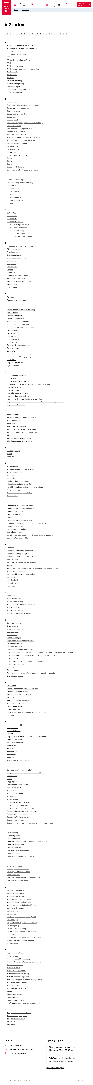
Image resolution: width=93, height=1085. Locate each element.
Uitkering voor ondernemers (18, 869)
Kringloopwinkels (13, 490)
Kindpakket (11, 478)
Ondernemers (12, 635)
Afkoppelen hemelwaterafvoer (18, 60)
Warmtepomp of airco (15, 953)
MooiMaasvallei (13, 586)
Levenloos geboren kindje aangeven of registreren (26, 523)
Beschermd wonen (14, 126)
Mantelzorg (11, 548)
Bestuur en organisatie (16, 132)
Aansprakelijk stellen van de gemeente (22, 48)
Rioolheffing (11, 754)
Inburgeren (11, 423)
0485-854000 (16, 1045)
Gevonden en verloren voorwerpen (20, 354)
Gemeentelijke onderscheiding (18, 345)
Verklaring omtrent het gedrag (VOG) (21, 917)
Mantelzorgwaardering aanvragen (20, 551)
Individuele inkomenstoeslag (18, 426)
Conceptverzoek (13, 191)
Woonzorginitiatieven (15, 1000)
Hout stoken (11, 378)
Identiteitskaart (13, 415)
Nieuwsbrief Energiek (15, 610)
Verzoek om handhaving (16, 929)
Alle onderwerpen (13, 87)
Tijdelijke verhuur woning (16, 844)
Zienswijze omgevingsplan (17, 1016)
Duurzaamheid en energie (17, 228)
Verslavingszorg (13, 926)
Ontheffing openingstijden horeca (20, 650)
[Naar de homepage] (6, 7)
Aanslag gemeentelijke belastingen (20, 45)
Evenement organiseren (16, 279)
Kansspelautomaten (14, 472)
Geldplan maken (13, 330)
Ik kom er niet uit (13, 420)
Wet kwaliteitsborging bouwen (19, 977)
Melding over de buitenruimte (18, 571)
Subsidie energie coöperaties (18, 802)
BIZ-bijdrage (12, 152)
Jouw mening (55, 5)
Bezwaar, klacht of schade (17, 143)
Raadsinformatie (14, 725)
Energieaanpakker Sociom (17, 258)
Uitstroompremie (13, 875)
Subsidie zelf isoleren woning (18, 817)
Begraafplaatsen (13, 102)
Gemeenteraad (13, 351)
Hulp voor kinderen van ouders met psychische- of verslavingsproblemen (35, 402)
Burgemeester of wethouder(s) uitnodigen (23, 170)
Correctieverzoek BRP (15, 200)
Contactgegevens (14, 197)
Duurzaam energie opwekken (18, 225)
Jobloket (10, 457)
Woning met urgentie (15, 994)
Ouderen (10, 667)
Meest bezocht (22, 5)
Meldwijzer (11, 577)
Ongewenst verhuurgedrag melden (20, 641)
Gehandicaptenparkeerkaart (18, 322)
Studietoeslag (12, 799)
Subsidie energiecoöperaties (18, 805)
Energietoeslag (12, 267)
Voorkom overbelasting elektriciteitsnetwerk (24, 937)
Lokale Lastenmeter (14, 532)
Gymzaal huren (13, 366)
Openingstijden (13, 658)
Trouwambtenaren (14, 853)
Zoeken (71, 4)
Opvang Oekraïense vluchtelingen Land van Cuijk (26, 661)
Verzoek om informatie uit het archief (21, 932)
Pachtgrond (11, 686)
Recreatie (10, 734)
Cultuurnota (12, 203)
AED (8, 57)
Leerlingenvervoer (14, 514)
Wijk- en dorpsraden (15, 985)
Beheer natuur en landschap (18, 108)
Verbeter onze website (15, 890)
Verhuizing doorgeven (15, 908)
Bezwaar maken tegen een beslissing (21, 141)
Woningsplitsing (13, 997)
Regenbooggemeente (15, 740)
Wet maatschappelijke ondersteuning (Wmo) (24, 980)
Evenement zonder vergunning (19, 281)
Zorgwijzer (11, 1022)
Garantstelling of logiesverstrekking (21, 310)
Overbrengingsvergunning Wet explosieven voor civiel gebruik (31, 673)
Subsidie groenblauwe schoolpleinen (21, 808)
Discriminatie (12, 219)
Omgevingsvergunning (15, 629)
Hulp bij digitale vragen (16, 387)
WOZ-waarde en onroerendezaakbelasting (23, 1003)
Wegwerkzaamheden (15, 965)
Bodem (9, 158)
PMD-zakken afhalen (15, 706)
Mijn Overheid (12, 580)
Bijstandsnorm (12, 146)
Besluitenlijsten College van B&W (20, 129)
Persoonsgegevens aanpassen (18, 700)
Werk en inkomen (13, 968)
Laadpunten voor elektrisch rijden (20, 506)
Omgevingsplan (13, 626)
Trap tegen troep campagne (18, 850)
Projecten (10, 715)
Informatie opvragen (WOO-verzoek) (21, 429)
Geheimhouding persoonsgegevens (20, 327)
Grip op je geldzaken (15, 363)
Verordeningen (12, 920)
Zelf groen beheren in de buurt (19, 1013)
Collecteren (11, 185)
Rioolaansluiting (13, 751)
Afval (9, 63)
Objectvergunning (14, 623)
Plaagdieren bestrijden (15, 703)
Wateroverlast (12, 956)
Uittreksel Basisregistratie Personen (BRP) (23, 878)
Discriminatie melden (15, 222)
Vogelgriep (11, 934)
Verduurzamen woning (15, 896)
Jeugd (9, 454)
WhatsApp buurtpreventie (17, 982)
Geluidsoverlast (13, 339)
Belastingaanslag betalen (17, 114)
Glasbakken (11, 360)
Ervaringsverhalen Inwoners (17, 276)
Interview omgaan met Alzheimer (19, 441)
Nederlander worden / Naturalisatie (21, 604)
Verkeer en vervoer (14, 911)
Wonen (9, 991)
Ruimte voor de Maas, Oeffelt (18, 760)
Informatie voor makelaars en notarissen (23, 432)
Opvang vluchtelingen (15, 664)
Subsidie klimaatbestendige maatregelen (23, 811)
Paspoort (10, 698)
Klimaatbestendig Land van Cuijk (20, 484)
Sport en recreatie (14, 788)
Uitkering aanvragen (15, 866)
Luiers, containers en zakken (18, 538)
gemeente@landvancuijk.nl (22, 1049)
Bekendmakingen (13, 111)
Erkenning (11, 273)
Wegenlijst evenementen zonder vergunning (24, 962)
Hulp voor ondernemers (16, 405)
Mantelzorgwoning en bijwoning (19, 554)
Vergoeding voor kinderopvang (19, 899)
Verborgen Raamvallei (15, 893)
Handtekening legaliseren (17, 375)
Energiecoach (12, 261)
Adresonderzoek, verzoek (16, 54)
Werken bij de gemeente (16, 971)
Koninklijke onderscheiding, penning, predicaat (25, 487)
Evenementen (12, 284)
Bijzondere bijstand (14, 149)
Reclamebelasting (14, 731)
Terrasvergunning (13, 836)
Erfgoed (10, 270)
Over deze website (14, 670)
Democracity (12, 216)
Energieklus (11, 264)
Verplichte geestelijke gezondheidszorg (22, 923)
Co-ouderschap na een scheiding (20, 183)
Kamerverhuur (12, 466)
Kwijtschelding (12, 496)
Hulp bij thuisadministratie (17, 393)
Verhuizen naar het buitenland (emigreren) (23, 905)
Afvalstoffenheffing (14, 81)
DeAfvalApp (11, 213)
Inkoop (9, 435)
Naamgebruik (12, 596)
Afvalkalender (12, 75)
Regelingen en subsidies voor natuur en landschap (26, 737)
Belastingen (11, 117)
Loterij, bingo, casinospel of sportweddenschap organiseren (30, 535)
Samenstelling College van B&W (19, 770)
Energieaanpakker (14, 255)
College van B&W (13, 188)
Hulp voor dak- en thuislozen (18, 396)
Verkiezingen (12, 914)
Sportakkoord (12, 791)
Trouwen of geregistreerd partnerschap (22, 856)
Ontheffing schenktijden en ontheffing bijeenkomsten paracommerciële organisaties (40, 652)
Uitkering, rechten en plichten (18, 872)
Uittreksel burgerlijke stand (17, 881)
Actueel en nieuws (14, 51)
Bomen (9, 161)
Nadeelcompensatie (14, 599)
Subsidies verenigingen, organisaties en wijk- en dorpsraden (30, 823)
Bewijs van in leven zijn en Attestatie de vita (24, 138)
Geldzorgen (11, 336)
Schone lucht (12, 776)
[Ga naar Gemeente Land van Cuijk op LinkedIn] (87, 1081)
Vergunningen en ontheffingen (19, 902)
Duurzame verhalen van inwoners (20, 236)
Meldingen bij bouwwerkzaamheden (21, 574)
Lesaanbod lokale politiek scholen (20, 520)
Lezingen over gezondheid (17, 529)
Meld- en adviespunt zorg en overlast (21, 562)
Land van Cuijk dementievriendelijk (20, 509)
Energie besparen (13, 252)
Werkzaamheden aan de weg (18, 974)
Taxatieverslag (12, 833)
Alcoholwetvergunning (15, 84)
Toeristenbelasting (14, 847)
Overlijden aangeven (15, 676)
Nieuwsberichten (13, 607)
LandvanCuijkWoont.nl (16, 511)
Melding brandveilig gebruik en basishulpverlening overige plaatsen (33, 568)
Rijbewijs (10, 748)
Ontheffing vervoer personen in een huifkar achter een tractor (31, 655)
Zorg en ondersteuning (16, 1019)
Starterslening (12, 796)
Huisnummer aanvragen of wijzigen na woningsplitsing (28, 384)
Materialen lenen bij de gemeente (20, 556)
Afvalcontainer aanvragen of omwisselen (23, 69)
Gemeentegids (12, 342)
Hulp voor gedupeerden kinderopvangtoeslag (24, 399)
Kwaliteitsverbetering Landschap (19, 493)
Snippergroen (12, 782)
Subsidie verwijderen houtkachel (19, 814)
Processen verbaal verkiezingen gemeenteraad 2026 (27, 712)
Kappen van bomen (14, 475)
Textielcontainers (13, 839)
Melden (9, 565)
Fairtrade (10, 297)
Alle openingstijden (55, 1067)
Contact (38, 4)
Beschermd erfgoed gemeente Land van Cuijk (25, 123)
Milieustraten (12, 583)
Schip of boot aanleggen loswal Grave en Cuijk (25, 773)
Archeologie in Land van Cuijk (18, 90)
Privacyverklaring (13, 709)
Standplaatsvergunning (16, 794)
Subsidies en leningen (15, 820)
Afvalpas (10, 78)
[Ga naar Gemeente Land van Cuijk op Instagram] (83, 1081)
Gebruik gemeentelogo (16, 319)
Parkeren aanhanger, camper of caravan (22, 689)
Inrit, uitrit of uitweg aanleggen (19, 438)
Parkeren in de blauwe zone (17, 692)
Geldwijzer (11, 333)
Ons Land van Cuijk (14, 647)
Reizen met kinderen (15, 743)
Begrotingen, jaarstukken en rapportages (23, 105)
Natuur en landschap (15, 602)
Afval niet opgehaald (15, 66)
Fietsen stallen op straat (16, 300)
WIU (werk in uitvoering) (16, 988)
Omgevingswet (12, 632)
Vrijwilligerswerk (13, 943)
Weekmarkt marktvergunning (18, 959)
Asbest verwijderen (14, 93)
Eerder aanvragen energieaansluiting (21, 246)
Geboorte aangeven (14, 316)
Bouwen (10, 164)
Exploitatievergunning (15, 287)
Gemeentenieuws (13, 348)
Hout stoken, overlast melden (18, 381)
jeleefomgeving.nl (13, 451)
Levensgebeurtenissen (15, 526)
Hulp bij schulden (13, 390)
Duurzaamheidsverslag (16, 233)
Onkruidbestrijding (14, 644)
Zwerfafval (11, 1025)
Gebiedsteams (12, 313)
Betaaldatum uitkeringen (16, 135)
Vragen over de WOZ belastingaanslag (22, 940)
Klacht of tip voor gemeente (18, 481)
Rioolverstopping (13, 757)
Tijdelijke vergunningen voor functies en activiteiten (27, 842)
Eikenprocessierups (14, 249)
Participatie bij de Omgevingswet (20, 695)
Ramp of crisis (12, 728)
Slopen (9, 779)
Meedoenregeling (13, 559)
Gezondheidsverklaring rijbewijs (19, 357)
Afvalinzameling (13, 72)
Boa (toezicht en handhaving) (18, 155)
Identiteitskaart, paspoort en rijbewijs (21, 418)
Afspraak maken (84, 4)
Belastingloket (12, 120)
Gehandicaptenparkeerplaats (18, 324)
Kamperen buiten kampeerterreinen (21, 469)
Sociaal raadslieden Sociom (18, 785)
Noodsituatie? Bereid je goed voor (20, 613)
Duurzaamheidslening (15, 231)
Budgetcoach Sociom (15, 167)
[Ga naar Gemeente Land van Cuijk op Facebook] (79, 1081)
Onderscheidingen (14, 638)
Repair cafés (12, 746)
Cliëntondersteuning (15, 180)
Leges (9, 517)
